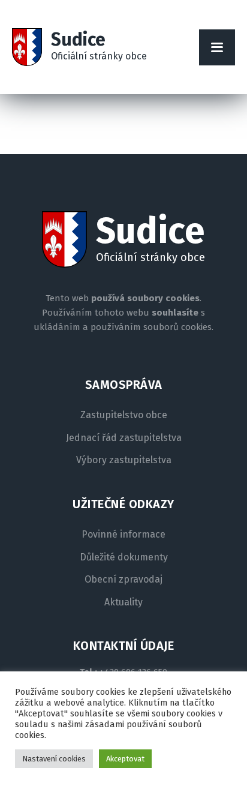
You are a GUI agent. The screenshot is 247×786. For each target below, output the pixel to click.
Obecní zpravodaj (123, 579)
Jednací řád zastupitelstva (124, 438)
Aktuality (123, 602)
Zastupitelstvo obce (123, 415)
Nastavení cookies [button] (54, 758)
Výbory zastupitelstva (123, 460)
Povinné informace (123, 534)
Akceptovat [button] (125, 758)
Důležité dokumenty (124, 557)
